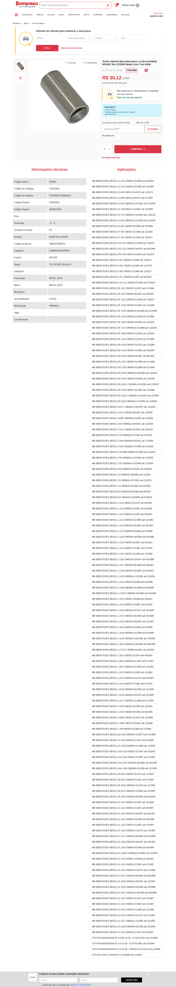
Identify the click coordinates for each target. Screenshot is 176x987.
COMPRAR (136, 149)
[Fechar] (148, 975)
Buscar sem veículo (71, 48)
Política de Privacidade (80, 984)
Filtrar (47, 48)
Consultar (153, 129)
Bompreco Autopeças (27, 5)
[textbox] (77, 38)
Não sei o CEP (142, 123)
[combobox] (77, 38)
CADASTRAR (132, 980)
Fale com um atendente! (129, 97)
